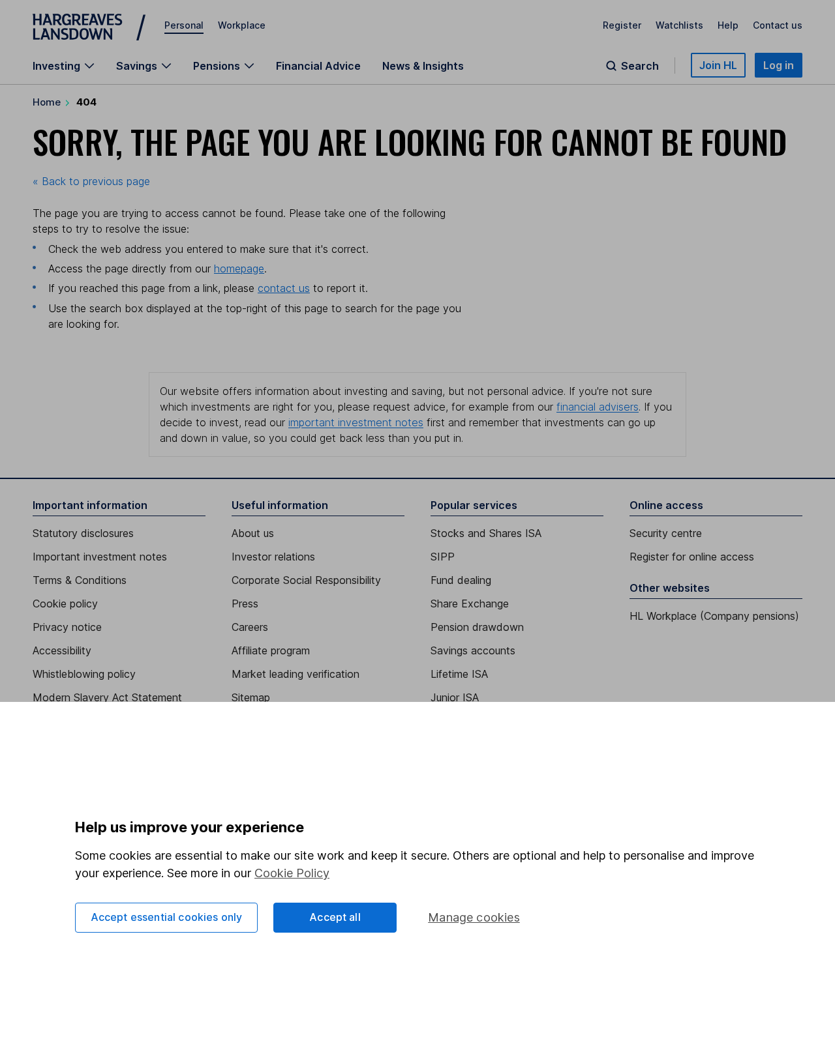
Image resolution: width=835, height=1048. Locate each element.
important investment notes (355, 422)
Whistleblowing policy (84, 673)
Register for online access (692, 556)
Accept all (335, 917)
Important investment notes (100, 556)
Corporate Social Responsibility (306, 580)
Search (640, 65)
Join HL (718, 65)
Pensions (216, 65)
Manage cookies (474, 917)
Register (622, 25)
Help (728, 25)
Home (47, 102)
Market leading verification (295, 673)
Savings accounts (473, 650)
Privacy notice (67, 626)
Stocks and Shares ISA (486, 533)
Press (245, 603)
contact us (284, 288)
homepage (239, 268)
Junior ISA (455, 697)
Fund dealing (461, 580)
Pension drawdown (477, 626)
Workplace (242, 25)
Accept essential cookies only (167, 917)
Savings (136, 65)
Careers (250, 626)
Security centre (666, 533)
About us (253, 533)
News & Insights (423, 65)
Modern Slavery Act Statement (107, 697)
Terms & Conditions (80, 580)
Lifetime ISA (459, 673)
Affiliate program (271, 650)
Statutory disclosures (83, 533)
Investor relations (273, 556)
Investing (56, 65)
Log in (778, 65)
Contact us (777, 25)
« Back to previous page (91, 181)
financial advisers (597, 406)
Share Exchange (470, 603)
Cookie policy (65, 603)
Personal (184, 25)
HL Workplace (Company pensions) (714, 615)
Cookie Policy (291, 873)
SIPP (443, 556)
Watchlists (679, 25)
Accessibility (62, 650)
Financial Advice (318, 65)
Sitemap (251, 697)
